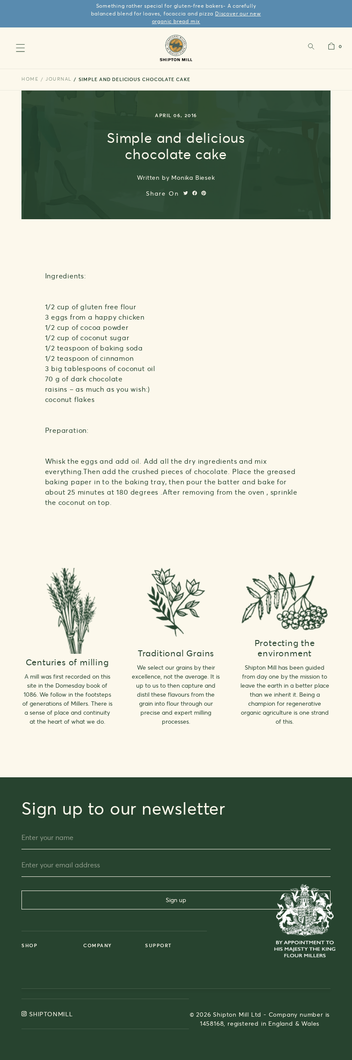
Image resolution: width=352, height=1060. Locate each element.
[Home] (176, 48)
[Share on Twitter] (185, 193)
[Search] (310, 48)
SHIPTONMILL (51, 1014)
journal (59, 79)
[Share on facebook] (194, 193)
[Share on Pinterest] (203, 193)
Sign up (176, 900)
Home (30, 79)
